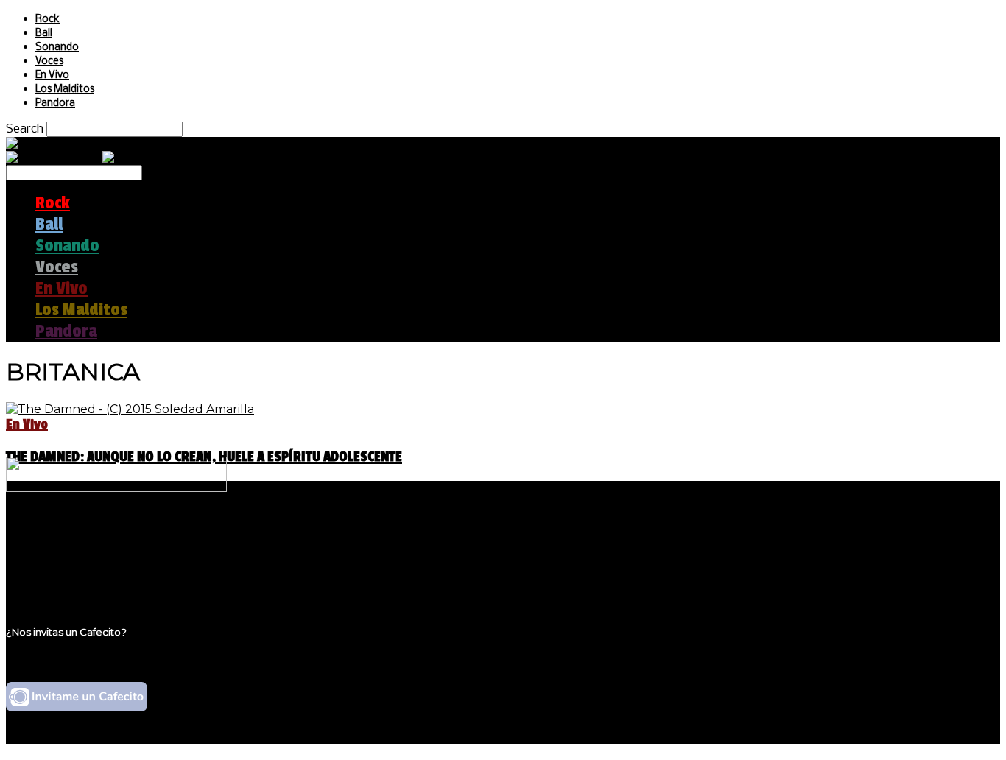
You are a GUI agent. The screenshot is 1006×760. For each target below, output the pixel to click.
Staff (49, 563)
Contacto (62, 577)
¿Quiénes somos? (86, 535)
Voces (49, 61)
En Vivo (52, 75)
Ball (43, 33)
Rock (47, 19)
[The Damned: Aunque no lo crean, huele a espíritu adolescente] (130, 409)
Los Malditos (64, 89)
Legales (57, 549)
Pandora (55, 103)
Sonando (57, 47)
